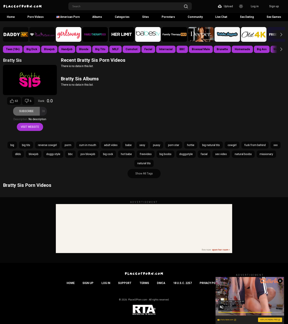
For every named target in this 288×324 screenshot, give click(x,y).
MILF (115, 49)
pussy (156, 145)
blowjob (33, 154)
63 (16, 101)
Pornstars (168, 16)
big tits (26, 145)
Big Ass (262, 49)
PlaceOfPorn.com (137, 299)
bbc (70, 154)
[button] (277, 34)
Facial (148, 49)
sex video (221, 154)
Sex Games (274, 16)
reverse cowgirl (47, 145)
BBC (182, 49)
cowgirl (232, 145)
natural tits (144, 163)
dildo (18, 154)
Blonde (83, 49)
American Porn (70, 16)
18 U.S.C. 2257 (182, 283)
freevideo (146, 154)
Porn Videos (35, 16)
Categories (122, 16)
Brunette (222, 49)
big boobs (165, 154)
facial (204, 154)
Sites (145, 16)
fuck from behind (255, 145)
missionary (266, 154)
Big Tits (100, 49)
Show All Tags (144, 173)
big (12, 145)
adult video (111, 145)
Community (195, 16)
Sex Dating (247, 16)
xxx (276, 145)
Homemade (242, 49)
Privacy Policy (210, 283)
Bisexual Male (201, 49)
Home (11, 16)
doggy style (53, 154)
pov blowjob (88, 154)
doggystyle (186, 154)
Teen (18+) (13, 49)
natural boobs (243, 154)
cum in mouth (87, 145)
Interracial (166, 49)
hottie (190, 145)
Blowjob (49, 49)
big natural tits (211, 145)
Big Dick (31, 49)
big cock (108, 154)
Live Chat (221, 16)
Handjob (66, 49)
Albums (97, 16)
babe (128, 145)
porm (68, 145)
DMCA (161, 283)
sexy (142, 145)
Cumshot (132, 49)
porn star (173, 145)
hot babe (126, 154)
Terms (144, 283)
